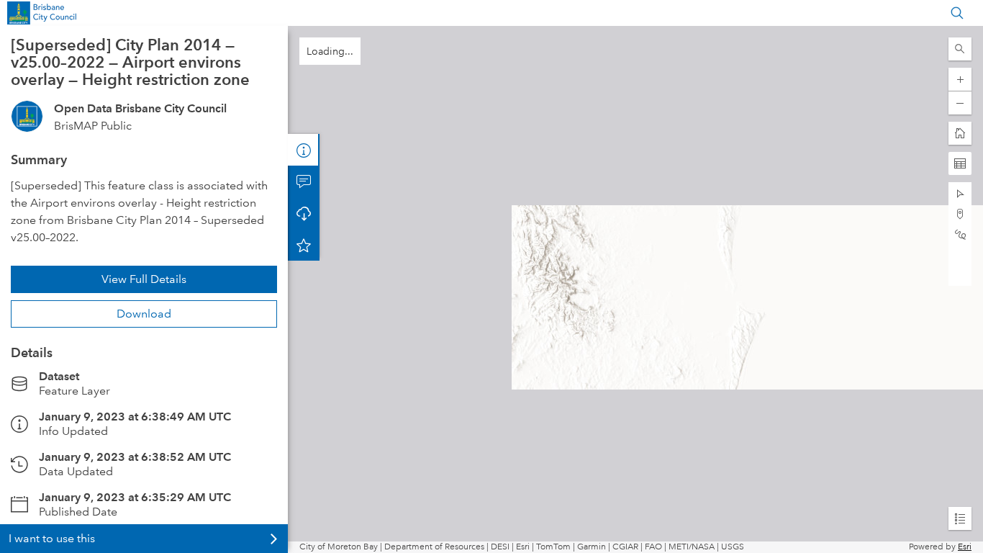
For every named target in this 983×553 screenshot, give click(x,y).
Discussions (304, 181)
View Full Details (143, 279)
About (304, 150)
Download (144, 313)
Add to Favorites (304, 245)
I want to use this (52, 538)
